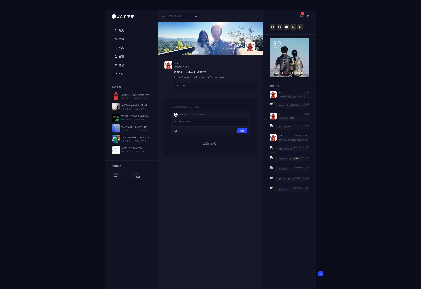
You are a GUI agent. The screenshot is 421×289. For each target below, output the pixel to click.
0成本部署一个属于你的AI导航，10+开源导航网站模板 (149, 126)
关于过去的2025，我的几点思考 (138, 105)
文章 (171, 15)
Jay (280, 92)
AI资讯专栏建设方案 (131, 148)
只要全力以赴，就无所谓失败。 (289, 73)
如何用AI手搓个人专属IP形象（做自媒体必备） (145, 94)
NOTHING (193, 106)
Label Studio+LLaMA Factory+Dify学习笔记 (144, 137)
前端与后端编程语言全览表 (135, 116)
